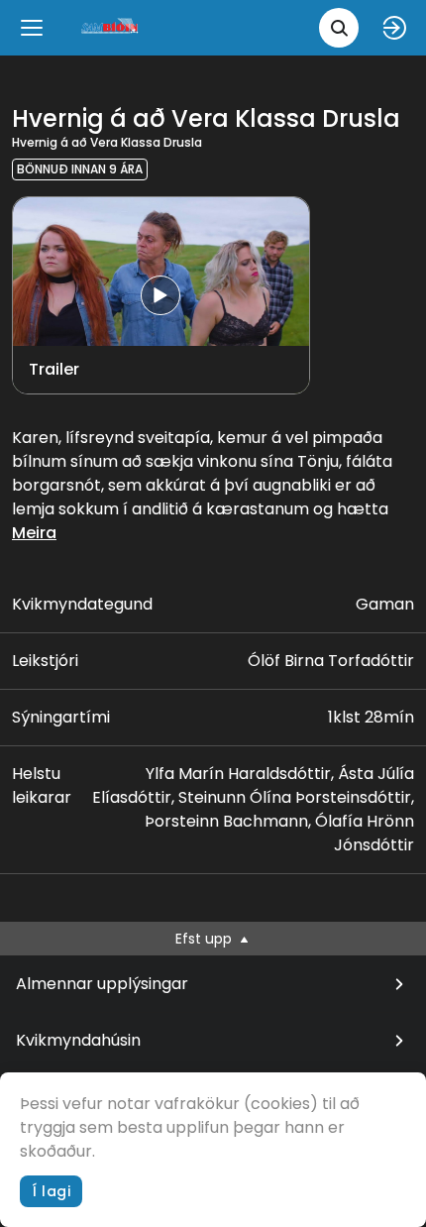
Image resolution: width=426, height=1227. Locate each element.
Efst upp (205, 938)
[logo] (110, 27)
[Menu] (32, 28)
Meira (34, 532)
